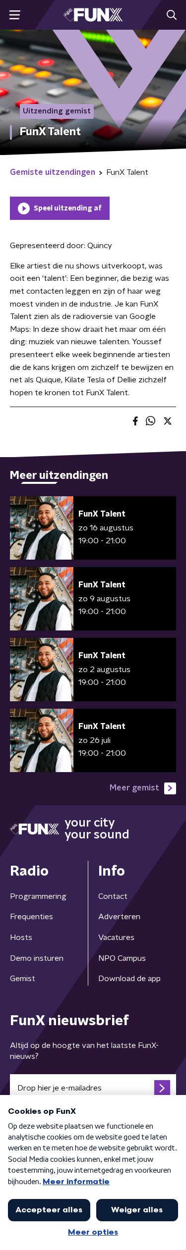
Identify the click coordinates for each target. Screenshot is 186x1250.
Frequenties (31, 917)
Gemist (22, 979)
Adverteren (119, 917)
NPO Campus (122, 958)
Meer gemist (134, 788)
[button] (14, 15)
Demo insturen (36, 958)
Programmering (38, 896)
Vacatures (116, 937)
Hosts (21, 937)
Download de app (129, 979)
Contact (112, 896)
